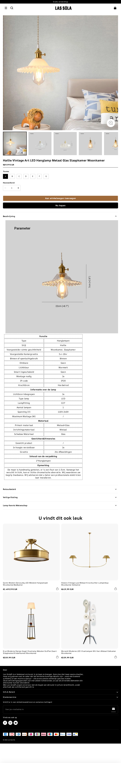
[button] (6, 8)
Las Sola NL (11, 740)
